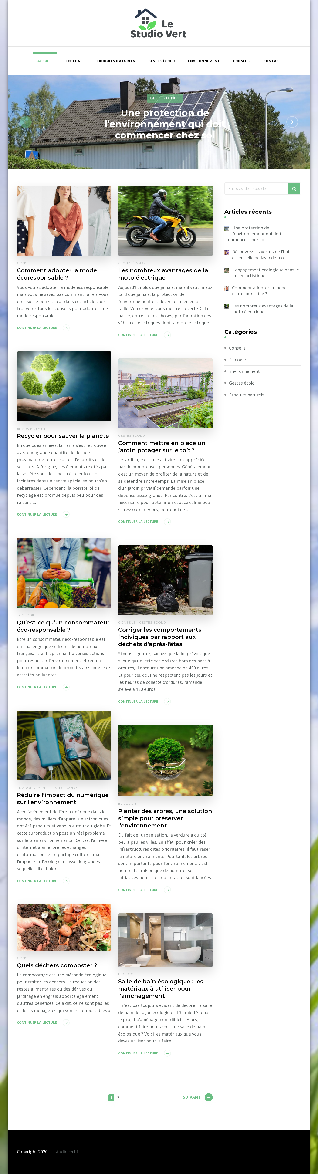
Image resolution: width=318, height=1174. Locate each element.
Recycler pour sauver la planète (63, 435)
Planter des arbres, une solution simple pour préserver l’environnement (165, 818)
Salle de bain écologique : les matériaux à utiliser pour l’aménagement (160, 988)
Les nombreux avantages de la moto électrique (163, 274)
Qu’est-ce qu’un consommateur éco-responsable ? (63, 626)
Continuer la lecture (37, 327)
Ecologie (75, 61)
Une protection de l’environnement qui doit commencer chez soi (165, 124)
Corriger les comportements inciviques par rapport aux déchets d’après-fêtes (159, 637)
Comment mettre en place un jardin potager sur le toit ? (161, 447)
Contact (272, 61)
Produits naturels (116, 61)
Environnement (204, 61)
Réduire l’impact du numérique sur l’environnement (63, 799)
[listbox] (159, 122)
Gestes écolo (161, 61)
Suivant (192, 1097)
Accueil (45, 61)
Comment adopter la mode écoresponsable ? (57, 274)
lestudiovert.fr (65, 1151)
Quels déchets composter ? (57, 965)
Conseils (241, 61)
